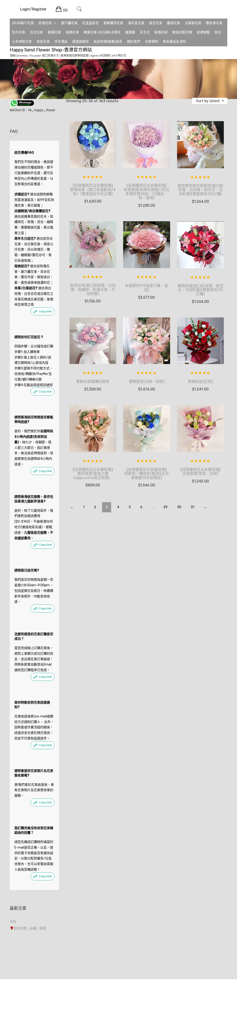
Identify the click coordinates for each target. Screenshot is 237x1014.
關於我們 (133, 42)
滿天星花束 (136, 23)
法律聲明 (151, 42)
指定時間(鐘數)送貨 (108, 42)
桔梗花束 (72, 32)
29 (165, 507)
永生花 (145, 32)
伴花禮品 (61, 42)
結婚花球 (161, 32)
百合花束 (36, 32)
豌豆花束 (155, 23)
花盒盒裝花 (90, 23)
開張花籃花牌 (182, 32)
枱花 (218, 32)
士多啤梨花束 (22, 42)
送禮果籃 (203, 32)
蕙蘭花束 (54, 32)
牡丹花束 (18, 32)
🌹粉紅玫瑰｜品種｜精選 (28, 928)
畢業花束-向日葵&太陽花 (102, 32)
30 (179, 507)
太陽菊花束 (193, 23)
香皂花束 (43, 42)
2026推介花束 (23, 23)
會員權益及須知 (174, 42)
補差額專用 (80, 42)
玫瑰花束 (45, 23)
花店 (13, 921)
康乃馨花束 (69, 23)
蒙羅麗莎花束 (113, 23)
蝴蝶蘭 (130, 32)
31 (192, 507)
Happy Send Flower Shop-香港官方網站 (51, 50)
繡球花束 (173, 23)
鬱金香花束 (214, 23)
